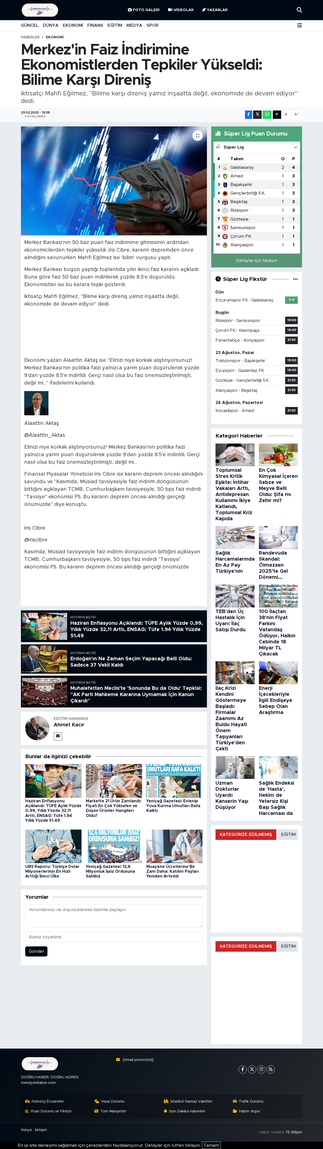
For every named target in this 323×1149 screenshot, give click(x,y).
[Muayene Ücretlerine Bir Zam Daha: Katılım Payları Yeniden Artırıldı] (174, 846)
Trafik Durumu (251, 1101)
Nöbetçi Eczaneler (48, 1101)
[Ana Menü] (299, 25)
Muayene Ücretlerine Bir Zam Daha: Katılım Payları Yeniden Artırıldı (172, 871)
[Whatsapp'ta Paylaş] (267, 115)
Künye (26, 1130)
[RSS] (270, 1069)
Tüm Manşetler (113, 1111)
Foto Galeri (146, 10)
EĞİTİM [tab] (288, 834)
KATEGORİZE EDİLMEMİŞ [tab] (246, 834)
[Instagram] (261, 1069)
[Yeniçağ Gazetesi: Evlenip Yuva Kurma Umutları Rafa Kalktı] (174, 780)
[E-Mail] (58, 736)
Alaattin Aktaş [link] (41, 423)
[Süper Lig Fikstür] (295, 279)
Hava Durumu (112, 1101)
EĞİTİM (114, 25)
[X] (252, 1069)
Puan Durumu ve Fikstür (51, 1111)
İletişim (41, 1130)
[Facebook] (242, 1069)
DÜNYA (51, 25)
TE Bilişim (293, 1132)
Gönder (36, 951)
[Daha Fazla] (277, 115)
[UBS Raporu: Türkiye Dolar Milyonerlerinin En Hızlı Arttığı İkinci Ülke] (53, 846)
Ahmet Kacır (69, 724)
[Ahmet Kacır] (37, 728)
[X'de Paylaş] (257, 115)
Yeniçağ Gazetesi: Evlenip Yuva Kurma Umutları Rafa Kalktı (173, 806)
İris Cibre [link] (34, 528)
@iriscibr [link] (34, 539)
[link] (36, 402)
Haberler (30, 37)
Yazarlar (217, 10)
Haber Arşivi (249, 1111)
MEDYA (134, 25)
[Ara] (299, 10)
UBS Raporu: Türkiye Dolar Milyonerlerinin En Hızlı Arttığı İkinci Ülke (52, 871)
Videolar (184, 10)
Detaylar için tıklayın (256, 260)
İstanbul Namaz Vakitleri (191, 1101)
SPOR (152, 25)
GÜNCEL (30, 25)
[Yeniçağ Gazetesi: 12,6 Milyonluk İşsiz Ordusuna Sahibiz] (114, 846)
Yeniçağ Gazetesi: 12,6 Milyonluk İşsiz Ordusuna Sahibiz (110, 871)
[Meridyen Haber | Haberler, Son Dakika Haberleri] (40, 10)
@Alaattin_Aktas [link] (44, 435)
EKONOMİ (73, 25)
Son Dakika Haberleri (187, 1111)
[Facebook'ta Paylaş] (248, 115)
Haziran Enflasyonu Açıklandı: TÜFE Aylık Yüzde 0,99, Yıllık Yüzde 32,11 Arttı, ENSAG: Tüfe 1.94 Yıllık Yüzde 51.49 (53, 811)
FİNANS (95, 25)
